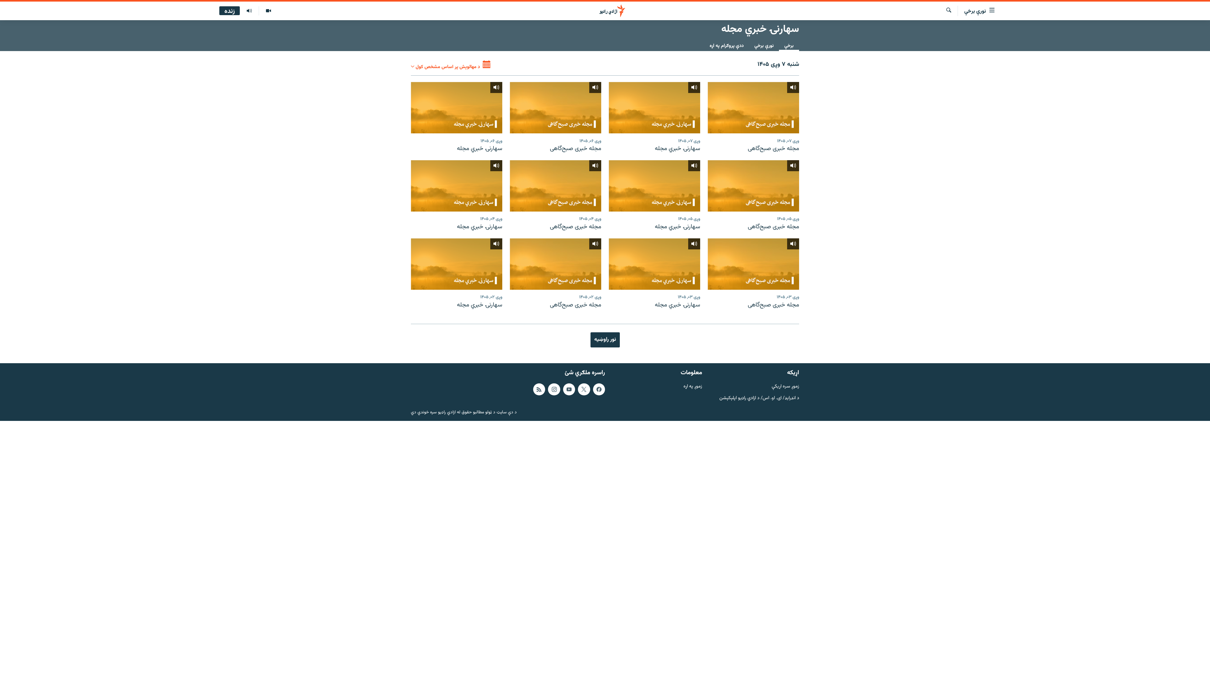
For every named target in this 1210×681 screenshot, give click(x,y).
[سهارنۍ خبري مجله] (654, 107)
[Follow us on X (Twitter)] (584, 389)
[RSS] (539, 389)
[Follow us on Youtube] (569, 389)
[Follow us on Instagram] (554, 389)
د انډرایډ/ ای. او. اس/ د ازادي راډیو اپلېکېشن (759, 398)
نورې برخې (764, 45)
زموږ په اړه (692, 386)
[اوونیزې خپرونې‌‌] (249, 11)
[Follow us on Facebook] (599, 389)
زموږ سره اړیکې (785, 386)
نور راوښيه (605, 339)
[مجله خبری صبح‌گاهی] (753, 107)
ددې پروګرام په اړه (727, 45)
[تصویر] (268, 11)
